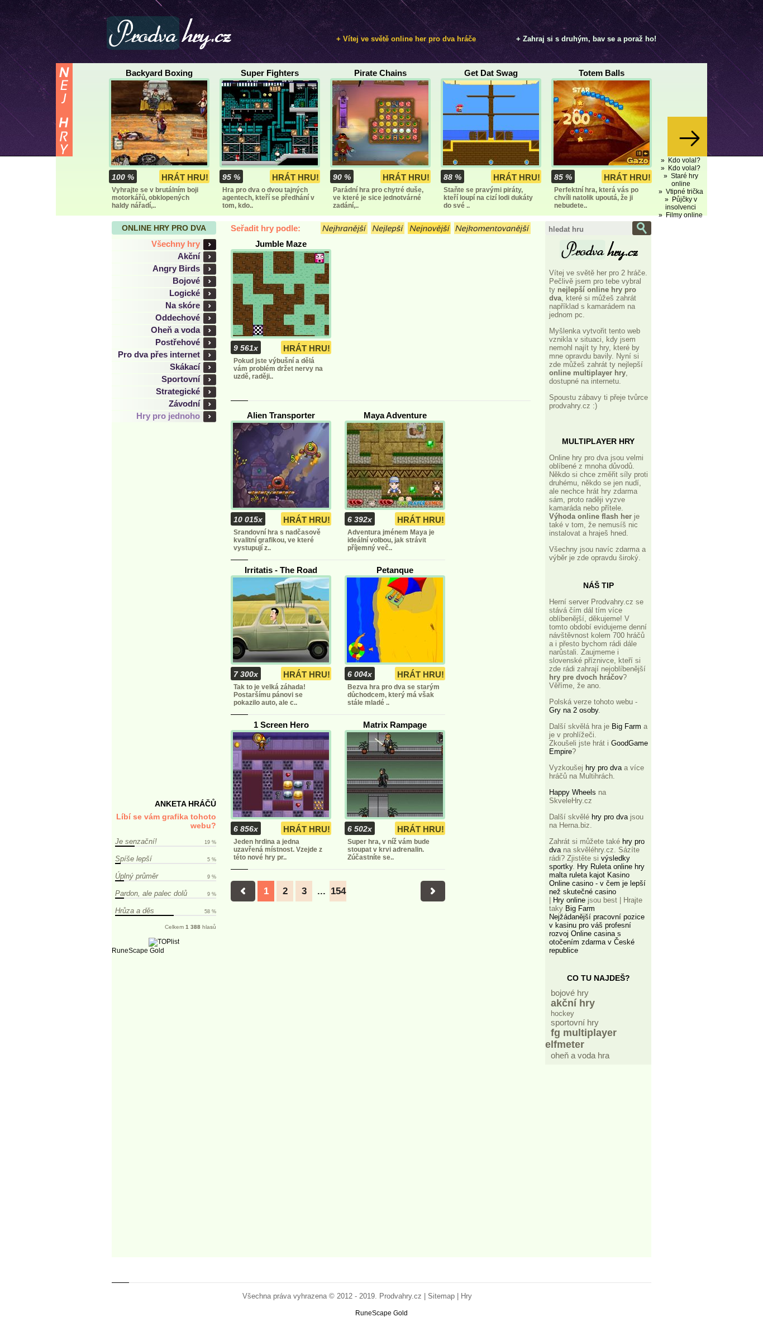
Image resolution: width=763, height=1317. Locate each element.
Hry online (569, 900)
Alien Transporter (281, 415)
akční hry (573, 1003)
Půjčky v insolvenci (681, 203)
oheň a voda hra (580, 1055)
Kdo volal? (684, 160)
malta (558, 875)
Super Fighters (270, 73)
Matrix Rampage (395, 724)
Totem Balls (601, 73)
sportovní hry (575, 1022)
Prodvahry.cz (400, 1296)
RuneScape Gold (138, 951)
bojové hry (570, 993)
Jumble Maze (281, 244)
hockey (562, 1013)
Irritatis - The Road (281, 570)
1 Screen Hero (281, 724)
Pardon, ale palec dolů (151, 893)
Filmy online (684, 215)
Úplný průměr (136, 876)
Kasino (618, 875)
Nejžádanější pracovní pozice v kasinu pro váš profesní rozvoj (597, 925)
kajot (597, 875)
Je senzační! (136, 841)
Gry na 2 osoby (573, 710)
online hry (629, 866)
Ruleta (600, 866)
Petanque (394, 570)
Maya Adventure (395, 415)
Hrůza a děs (134, 910)
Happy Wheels (572, 792)
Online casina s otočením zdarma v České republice (592, 942)
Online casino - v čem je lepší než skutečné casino (597, 887)
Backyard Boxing (159, 73)
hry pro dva (603, 768)
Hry (582, 866)
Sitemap (441, 1296)
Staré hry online (684, 180)
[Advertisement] (170, 611)
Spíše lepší (133, 859)
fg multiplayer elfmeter (581, 1038)
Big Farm (626, 726)
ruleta (578, 875)
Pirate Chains (380, 73)
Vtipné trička (684, 191)
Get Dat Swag (491, 73)
